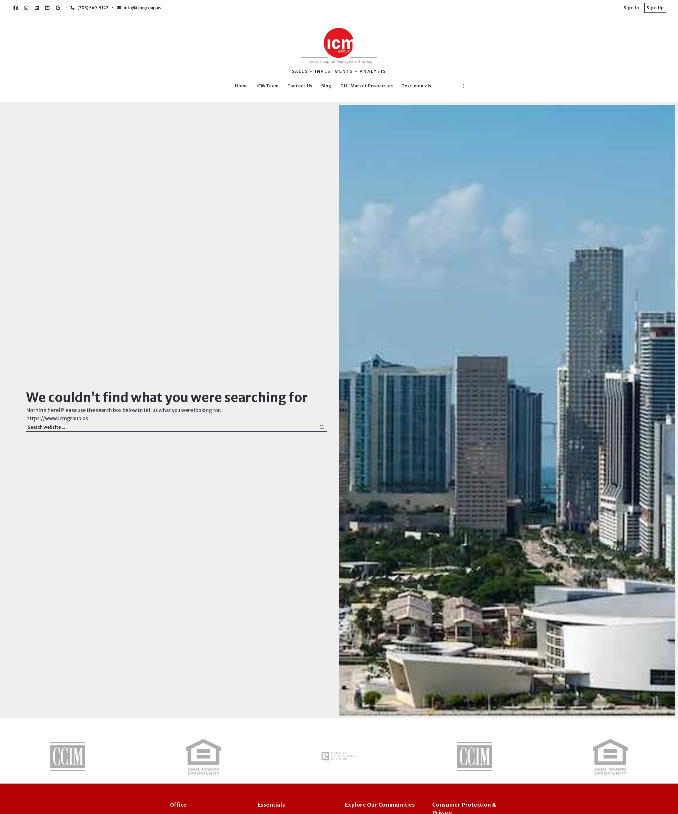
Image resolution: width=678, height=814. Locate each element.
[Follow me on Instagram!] (26, 8)
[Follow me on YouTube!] (47, 8)
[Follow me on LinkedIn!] (36, 8)
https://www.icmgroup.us (57, 418)
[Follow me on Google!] (58, 8)
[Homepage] (339, 46)
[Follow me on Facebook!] (15, 8)
